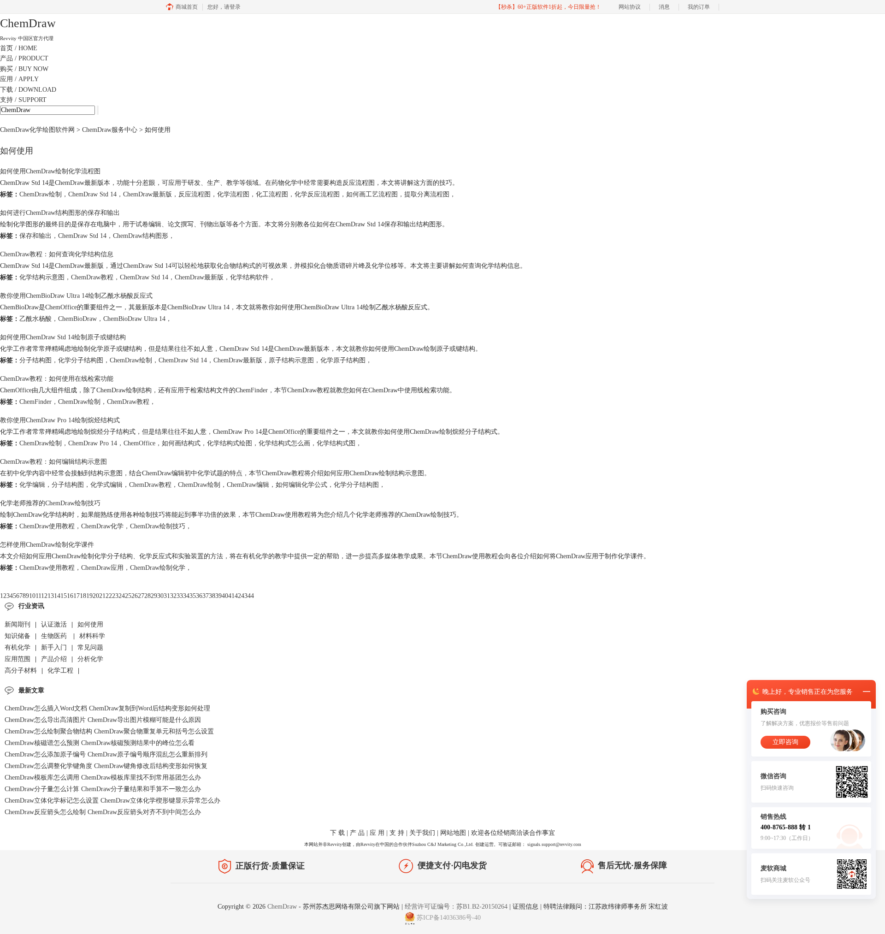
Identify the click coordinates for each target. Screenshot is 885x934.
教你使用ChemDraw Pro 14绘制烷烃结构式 (60, 420)
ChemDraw (283, 906)
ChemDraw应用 (102, 567)
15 (63, 595)
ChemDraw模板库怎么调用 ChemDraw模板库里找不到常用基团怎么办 (103, 777)
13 (50, 595)
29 (154, 595)
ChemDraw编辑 (248, 484)
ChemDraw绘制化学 (157, 567)
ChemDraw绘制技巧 (157, 526)
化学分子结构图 (80, 360)
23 (115, 595)
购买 (24, 68)
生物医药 (55, 636)
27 (141, 595)
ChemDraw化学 (102, 526)
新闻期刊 (17, 624)
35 (192, 595)
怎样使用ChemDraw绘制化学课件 (47, 544)
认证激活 (54, 624)
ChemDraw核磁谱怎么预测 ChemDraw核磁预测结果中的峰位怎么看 (100, 742)
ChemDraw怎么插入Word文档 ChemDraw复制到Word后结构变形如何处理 (107, 708)
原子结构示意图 (291, 360)
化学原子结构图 (343, 360)
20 (96, 595)
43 (244, 595)
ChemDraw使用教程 (47, 526)
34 (186, 595)
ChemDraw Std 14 (92, 194)
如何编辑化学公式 (301, 484)
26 (134, 595)
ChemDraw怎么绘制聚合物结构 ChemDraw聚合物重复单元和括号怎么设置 (109, 731)
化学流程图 (233, 194)
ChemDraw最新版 (147, 194)
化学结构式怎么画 (284, 443)
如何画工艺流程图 (372, 194)
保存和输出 (35, 235)
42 (238, 595)
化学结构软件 (249, 277)
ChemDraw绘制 (40, 194)
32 (173, 595)
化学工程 (60, 670)
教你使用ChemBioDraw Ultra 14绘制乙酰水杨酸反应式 (76, 295)
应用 (19, 79)
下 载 (337, 832)
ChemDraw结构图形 (140, 235)
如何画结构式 (181, 443)
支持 (23, 99)
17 (76, 595)
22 (109, 595)
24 (121, 595)
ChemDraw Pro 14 (92, 443)
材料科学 (92, 636)
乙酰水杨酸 (35, 318)
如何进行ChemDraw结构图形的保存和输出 (60, 212)
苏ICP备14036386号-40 (449, 918)
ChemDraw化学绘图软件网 (37, 129)
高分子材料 (21, 670)
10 (32, 595)
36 (199, 595)
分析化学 (90, 659)
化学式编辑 (106, 484)
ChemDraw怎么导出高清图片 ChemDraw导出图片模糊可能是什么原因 (103, 719)
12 (44, 595)
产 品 (357, 832)
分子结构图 (35, 360)
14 (57, 595)
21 (102, 595)
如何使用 (90, 624)
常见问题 (90, 647)
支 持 (396, 832)
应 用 (377, 832)
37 (205, 595)
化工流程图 (272, 194)
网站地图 (453, 832)
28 (147, 595)
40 (225, 595)
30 (160, 595)
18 (83, 595)
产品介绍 (54, 659)
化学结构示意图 (42, 277)
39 (218, 595)
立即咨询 (785, 742)
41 (231, 595)
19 (89, 595)
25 (128, 595)
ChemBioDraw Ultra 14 (134, 318)
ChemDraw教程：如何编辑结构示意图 (53, 461)
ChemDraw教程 (92, 277)
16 (70, 595)
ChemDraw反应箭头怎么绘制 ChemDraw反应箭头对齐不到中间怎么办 (103, 812)
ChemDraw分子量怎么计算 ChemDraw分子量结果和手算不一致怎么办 (103, 789)
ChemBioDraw (77, 318)
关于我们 (422, 832)
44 (251, 595)
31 (167, 595)
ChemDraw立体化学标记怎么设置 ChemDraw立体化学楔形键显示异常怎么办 (112, 800)
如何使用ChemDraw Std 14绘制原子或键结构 (63, 337)
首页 (18, 48)
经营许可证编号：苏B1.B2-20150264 (456, 906)
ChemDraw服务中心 (109, 129)
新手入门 (54, 647)
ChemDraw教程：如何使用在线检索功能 (56, 378)
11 (38, 595)
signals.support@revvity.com (554, 844)
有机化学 (17, 647)
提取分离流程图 (426, 194)
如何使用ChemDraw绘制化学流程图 (50, 171)
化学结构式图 (336, 443)
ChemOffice (139, 443)
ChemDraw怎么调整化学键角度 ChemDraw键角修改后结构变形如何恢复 (106, 766)
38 (212, 595)
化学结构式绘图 (229, 443)
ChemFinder (35, 401)
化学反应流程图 (317, 194)
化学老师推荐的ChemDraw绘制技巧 (50, 503)
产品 (24, 58)
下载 (28, 89)
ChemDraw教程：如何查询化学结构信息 (56, 254)
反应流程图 (194, 194)
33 (180, 595)
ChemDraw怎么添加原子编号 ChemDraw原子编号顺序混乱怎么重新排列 (106, 754)
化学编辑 (32, 484)
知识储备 (17, 636)
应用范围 (17, 659)
